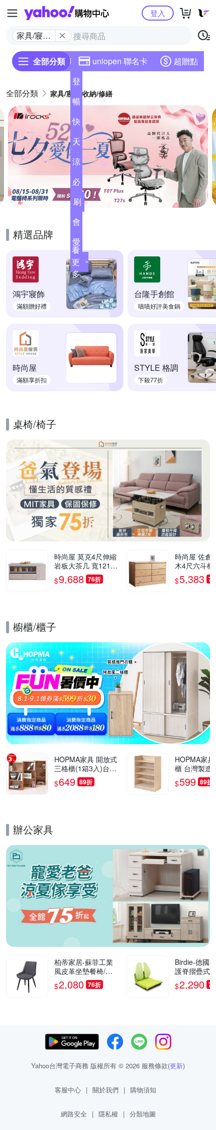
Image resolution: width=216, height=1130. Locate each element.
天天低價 (76, 143)
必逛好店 (76, 184)
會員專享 (76, 224)
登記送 (76, 83)
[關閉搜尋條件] (62, 35)
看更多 (76, 261)
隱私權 (108, 1113)
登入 (157, 13)
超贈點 (186, 61)
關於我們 (105, 1089)
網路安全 (74, 1113)
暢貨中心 (76, 103)
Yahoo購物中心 (66, 13)
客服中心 (68, 1089)
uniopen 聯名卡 (120, 61)
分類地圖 (143, 1113)
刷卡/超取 (77, 204)
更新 (176, 1065)
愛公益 (76, 244)
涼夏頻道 (76, 164)
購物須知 (143, 1089)
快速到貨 (76, 123)
